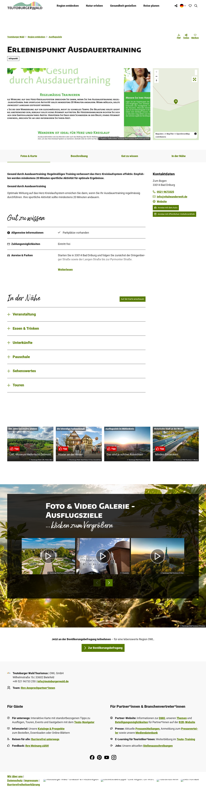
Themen (182, 718)
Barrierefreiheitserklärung (23, 784)
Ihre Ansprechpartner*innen (38, 687)
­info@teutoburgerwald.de (53, 681)
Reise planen (151, 5)
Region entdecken (68, 5)
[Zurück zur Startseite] (25, 6)
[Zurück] (97, 582)
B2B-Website (187, 722)
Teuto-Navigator (84, 722)
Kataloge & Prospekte (51, 728)
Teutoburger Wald (15, 37)
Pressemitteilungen (147, 728)
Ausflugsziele (55, 37)
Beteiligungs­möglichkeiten (131, 722)
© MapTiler (169, 133)
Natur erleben (94, 5)
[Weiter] (109, 582)
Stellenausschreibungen (158, 745)
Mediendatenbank (147, 732)
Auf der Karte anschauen (132, 299)
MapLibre (159, 133)
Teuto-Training (186, 739)
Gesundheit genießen (123, 5)
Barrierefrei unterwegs (45, 739)
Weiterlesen (65, 269)
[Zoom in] (156, 72)
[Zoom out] (156, 76)
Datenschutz (14, 780)
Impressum (31, 780)
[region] (176, 104)
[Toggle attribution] (195, 134)
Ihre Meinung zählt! (37, 745)
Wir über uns (15, 776)
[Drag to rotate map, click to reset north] (156, 80)
